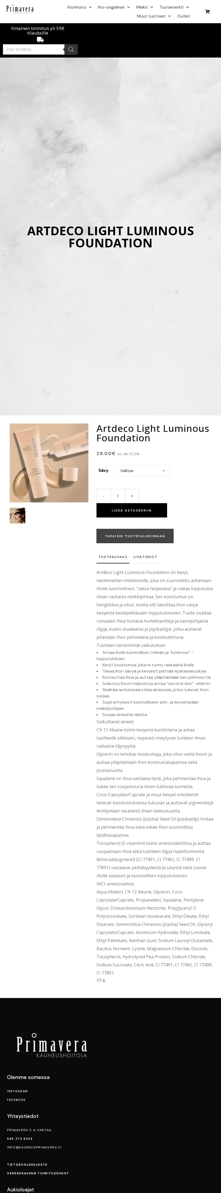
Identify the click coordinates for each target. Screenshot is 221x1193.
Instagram (17, 1091)
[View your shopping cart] (208, 11)
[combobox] (142, 471)
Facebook (16, 1100)
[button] (80, 7)
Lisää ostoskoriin (132, 510)
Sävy (103, 470)
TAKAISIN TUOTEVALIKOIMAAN (135, 536)
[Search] (71, 49)
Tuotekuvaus (112, 557)
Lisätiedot (145, 557)
